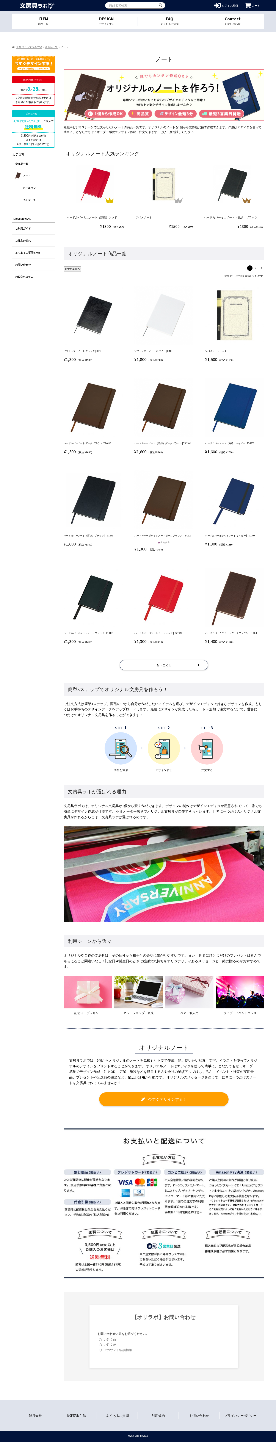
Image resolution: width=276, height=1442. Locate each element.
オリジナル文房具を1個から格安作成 (37, 5)
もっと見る (163, 665)
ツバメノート (143, 217)
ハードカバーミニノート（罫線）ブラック (230, 217)
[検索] (160, 5)
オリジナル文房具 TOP (29, 47)
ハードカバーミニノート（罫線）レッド (92, 217)
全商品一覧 (51, 47)
